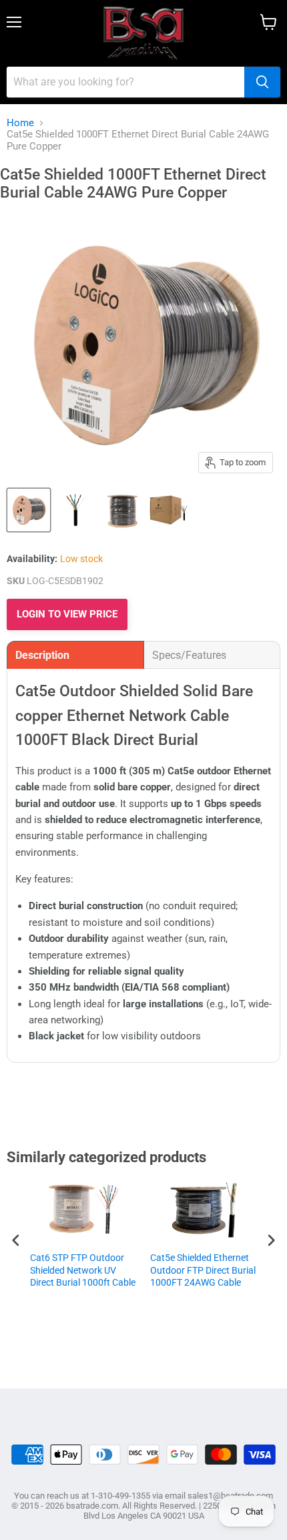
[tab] (75, 655)
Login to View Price (67, 614)
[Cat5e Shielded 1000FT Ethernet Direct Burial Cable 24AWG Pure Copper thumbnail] (28, 510)
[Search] (262, 82)
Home (20, 123)
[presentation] (16, 1240)
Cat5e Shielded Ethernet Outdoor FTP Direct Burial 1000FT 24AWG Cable (203, 1269)
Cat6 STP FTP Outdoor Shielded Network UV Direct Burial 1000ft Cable (82, 1269)
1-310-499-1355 (120, 1496)
